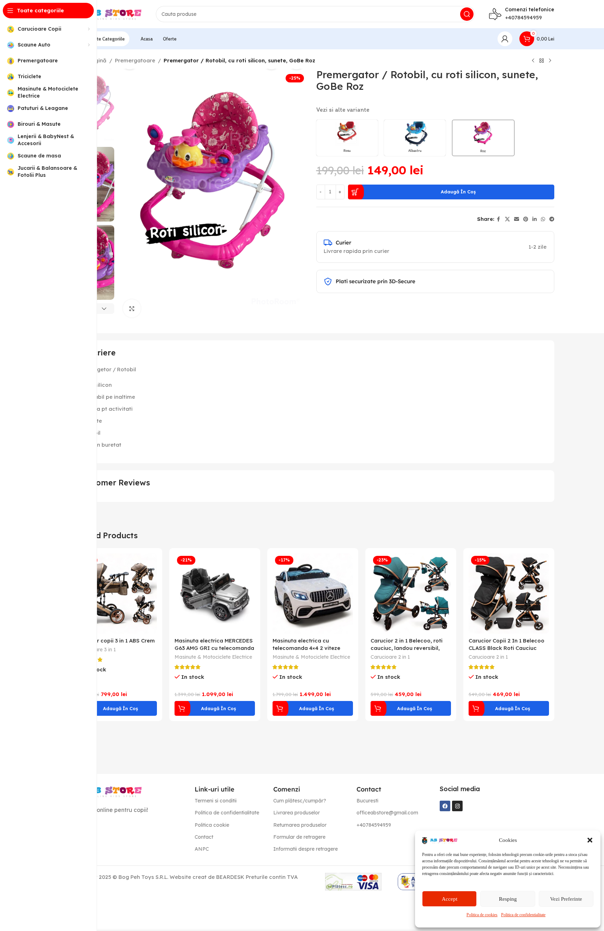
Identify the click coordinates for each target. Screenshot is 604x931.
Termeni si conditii (216, 800)
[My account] (505, 39)
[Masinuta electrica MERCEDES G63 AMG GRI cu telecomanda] (215, 593)
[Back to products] (541, 61)
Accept (449, 899)
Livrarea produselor (296, 812)
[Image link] (106, 791)
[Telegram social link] (551, 219)
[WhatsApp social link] (543, 219)
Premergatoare (135, 60)
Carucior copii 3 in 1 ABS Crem (116, 640)
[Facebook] (445, 806)
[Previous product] (533, 61)
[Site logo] (106, 13)
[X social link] (507, 219)
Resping (508, 899)
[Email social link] (516, 219)
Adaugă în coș (458, 191)
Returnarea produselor (300, 825)
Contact (204, 837)
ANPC (202, 849)
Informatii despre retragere (305, 849)
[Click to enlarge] (132, 308)
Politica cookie (212, 825)
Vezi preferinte (566, 899)
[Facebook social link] (498, 219)
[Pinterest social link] (525, 219)
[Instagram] (457, 806)
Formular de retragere (299, 837)
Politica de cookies (482, 914)
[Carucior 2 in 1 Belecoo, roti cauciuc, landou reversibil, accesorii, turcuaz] (411, 593)
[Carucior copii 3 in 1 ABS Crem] (117, 593)
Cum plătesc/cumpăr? (299, 800)
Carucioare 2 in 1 (390, 657)
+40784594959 (523, 17)
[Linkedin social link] (534, 219)
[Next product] (550, 61)
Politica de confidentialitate (523, 914)
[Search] (467, 14)
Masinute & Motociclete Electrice (213, 657)
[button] (589, 840)
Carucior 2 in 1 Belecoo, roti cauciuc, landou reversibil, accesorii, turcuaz (407, 648)
